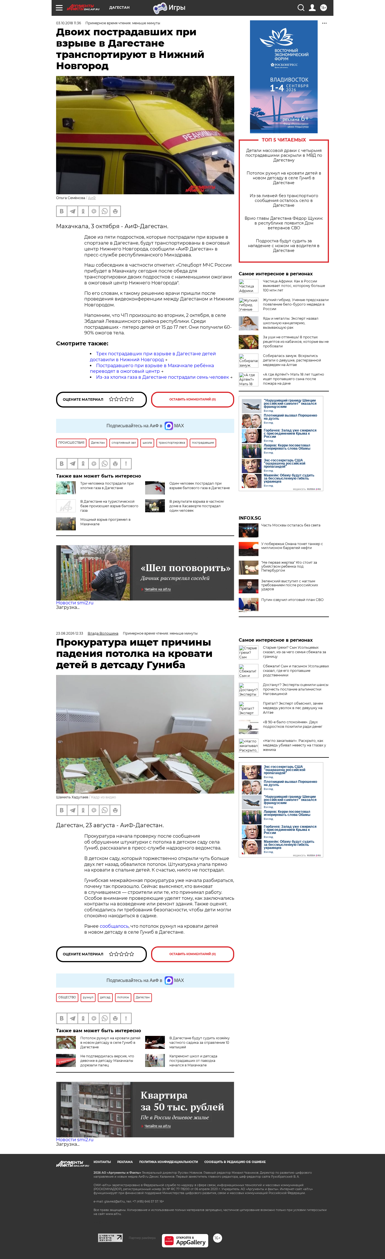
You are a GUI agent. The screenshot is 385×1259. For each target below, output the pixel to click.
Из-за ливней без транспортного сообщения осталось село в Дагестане (284, 200)
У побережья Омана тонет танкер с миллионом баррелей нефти (292, 546)
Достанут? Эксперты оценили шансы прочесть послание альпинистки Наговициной (295, 689)
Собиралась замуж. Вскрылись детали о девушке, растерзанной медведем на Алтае (292, 360)
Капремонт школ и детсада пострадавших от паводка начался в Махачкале (193, 1060)
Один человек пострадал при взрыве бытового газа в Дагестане (199, 485)
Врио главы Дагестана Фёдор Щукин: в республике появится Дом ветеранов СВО (284, 223)
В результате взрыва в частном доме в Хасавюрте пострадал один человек (196, 506)
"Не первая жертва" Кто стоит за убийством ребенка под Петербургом (289, 566)
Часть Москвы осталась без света (290, 525)
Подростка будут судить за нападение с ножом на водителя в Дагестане (284, 246)
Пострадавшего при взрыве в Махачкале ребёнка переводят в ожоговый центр (152, 368)
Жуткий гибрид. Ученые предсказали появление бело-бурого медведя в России (296, 304)
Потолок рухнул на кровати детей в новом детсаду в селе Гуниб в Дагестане (284, 178)
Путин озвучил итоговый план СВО (292, 600)
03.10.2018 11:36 (68, 23)
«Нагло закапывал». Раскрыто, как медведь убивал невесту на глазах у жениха (294, 745)
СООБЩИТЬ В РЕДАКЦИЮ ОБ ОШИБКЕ (235, 1162)
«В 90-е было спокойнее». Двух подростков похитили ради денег (292, 724)
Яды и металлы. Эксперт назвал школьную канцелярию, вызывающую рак (290, 323)
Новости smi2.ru (75, 602)
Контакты (102, 1162)
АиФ (92, 198)
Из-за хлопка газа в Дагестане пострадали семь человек (162, 377)
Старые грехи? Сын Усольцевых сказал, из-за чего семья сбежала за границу (294, 652)
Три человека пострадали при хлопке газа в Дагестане (107, 485)
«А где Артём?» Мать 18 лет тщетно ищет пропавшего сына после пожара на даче (293, 378)
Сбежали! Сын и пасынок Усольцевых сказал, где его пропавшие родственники (296, 670)
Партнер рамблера (142, 1238)
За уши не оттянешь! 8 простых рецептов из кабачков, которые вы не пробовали (296, 341)
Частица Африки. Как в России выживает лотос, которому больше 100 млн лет (294, 285)
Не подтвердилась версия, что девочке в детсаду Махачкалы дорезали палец (107, 1060)
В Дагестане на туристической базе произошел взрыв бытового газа (109, 506)
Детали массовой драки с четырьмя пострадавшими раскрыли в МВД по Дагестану (283, 155)
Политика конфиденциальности (168, 1162)
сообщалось (114, 926)
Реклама (125, 1162)
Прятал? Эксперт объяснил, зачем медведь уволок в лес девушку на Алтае (293, 708)
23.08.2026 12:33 (69, 633)
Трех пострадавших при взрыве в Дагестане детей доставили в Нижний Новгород (153, 356)
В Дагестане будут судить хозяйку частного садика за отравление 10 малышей (199, 1042)
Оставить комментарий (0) (192, 399)
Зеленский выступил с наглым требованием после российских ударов (289, 585)
